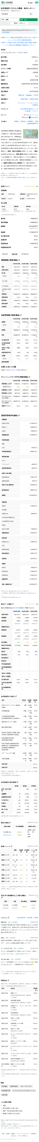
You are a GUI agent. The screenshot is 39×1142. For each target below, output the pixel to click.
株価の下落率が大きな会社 (11, 1113)
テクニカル (21, 103)
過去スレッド (33, 109)
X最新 (36, 917)
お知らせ (13, 1136)
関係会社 (25, 45)
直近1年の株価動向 (15, 45)
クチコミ (32, 45)
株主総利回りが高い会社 (10, 1108)
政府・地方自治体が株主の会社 (13, 1111)
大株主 (15, 42)
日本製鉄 (4, 1086)
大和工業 (4, 1095)
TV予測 (35, 95)
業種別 (13, 1133)
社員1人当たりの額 (29, 37)
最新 (10, 832)
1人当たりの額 (14, 370)
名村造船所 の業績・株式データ (19, 177)
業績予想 (21, 95)
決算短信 (7, 32)
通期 (12, 37)
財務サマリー (5, 37)
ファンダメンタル (32, 103)
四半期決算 (24, 254)
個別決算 (5, 254)
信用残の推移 (34, 99)
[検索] (31, 13)
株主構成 (21, 42)
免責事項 (11, 1128)
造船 (4, 1105)
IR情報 (16, 121)
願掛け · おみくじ (19, 23)
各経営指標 (18, 37)
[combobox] (15, 13)
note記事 (28, 111)
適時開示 (30, 121)
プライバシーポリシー (23, 1133)
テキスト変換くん (23, 1136)
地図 (25, 52)
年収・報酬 (4, 19)
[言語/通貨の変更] (36, 3)
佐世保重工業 (6, 1090)
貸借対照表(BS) (26, 40)
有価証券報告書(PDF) (32, 122)
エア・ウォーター (26, 1086)
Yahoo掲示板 (24, 109)
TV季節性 (35, 105)
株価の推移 (24, 99)
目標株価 (29, 95)
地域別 (8, 1133)
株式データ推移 (6, 42)
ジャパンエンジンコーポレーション (24, 1090)
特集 (3, 1133)
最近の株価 (28, 42)
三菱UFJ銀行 (14, 1086)
